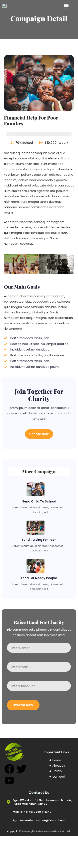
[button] (66, 6)
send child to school (39, 501)
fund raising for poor (39, 540)
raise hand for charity (39, 622)
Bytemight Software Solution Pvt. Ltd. (46, 831)
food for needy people (39, 578)
